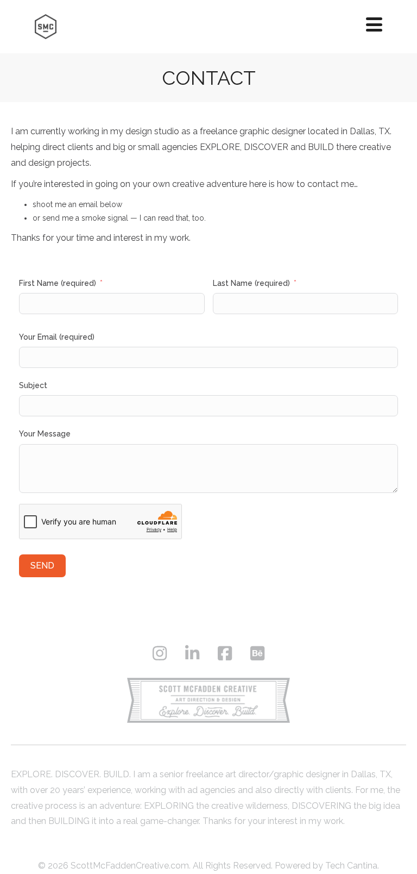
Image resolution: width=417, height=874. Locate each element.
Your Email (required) (56, 337)
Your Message (45, 433)
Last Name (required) (251, 283)
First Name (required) (57, 283)
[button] (374, 24)
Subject (33, 385)
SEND (42, 565)
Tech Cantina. (352, 865)
